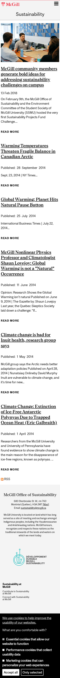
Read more (10, 132)
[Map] (46, 504)
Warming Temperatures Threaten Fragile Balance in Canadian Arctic (28, 151)
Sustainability (30, 14)
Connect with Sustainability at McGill (15, 598)
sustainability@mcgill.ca (33, 508)
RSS (7, 479)
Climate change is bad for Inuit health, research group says (28, 340)
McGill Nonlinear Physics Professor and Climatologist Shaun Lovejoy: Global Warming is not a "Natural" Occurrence (28, 263)
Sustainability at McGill (11, 585)
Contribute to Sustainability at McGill (15, 592)
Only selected (32, 672)
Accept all (11, 672)
